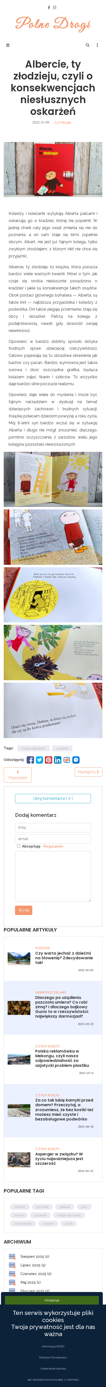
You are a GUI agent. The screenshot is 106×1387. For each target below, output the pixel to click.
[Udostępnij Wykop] (67, 759)
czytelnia (62, 123)
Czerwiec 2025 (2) (35, 1274)
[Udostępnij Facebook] (30, 759)
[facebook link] (49, 8)
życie (68, 1223)
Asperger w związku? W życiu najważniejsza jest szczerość (59, 1158)
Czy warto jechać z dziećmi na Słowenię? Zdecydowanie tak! (64, 957)
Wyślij (23, 910)
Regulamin (52, 846)
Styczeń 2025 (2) (34, 1291)
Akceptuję (42, 846)
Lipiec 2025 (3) (32, 1265)
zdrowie (48, 1223)
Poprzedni (17, 777)
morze (19, 1215)
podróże (42, 948)
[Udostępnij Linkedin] (57, 759)
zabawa (65, 1207)
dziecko (20, 1207)
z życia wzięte (47, 1046)
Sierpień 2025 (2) (34, 1256)
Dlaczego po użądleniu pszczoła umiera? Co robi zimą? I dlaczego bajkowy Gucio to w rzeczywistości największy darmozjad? (61, 1007)
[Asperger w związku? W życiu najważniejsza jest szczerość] (19, 1159)
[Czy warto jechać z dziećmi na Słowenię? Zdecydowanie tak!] (19, 958)
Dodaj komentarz (35, 815)
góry (84, 1207)
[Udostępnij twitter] (39, 759)
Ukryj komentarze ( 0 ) (53, 798)
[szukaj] (87, 45)
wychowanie (23, 1223)
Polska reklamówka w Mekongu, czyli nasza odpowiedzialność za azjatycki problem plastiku (62, 1058)
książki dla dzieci (33, 748)
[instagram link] (54, 8)
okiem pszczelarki (50, 992)
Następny (87, 772)
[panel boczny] (97, 45)
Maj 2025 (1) (30, 1282)
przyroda (42, 1207)
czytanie (62, 748)
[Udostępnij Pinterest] (48, 759)
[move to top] (95, 1375)
